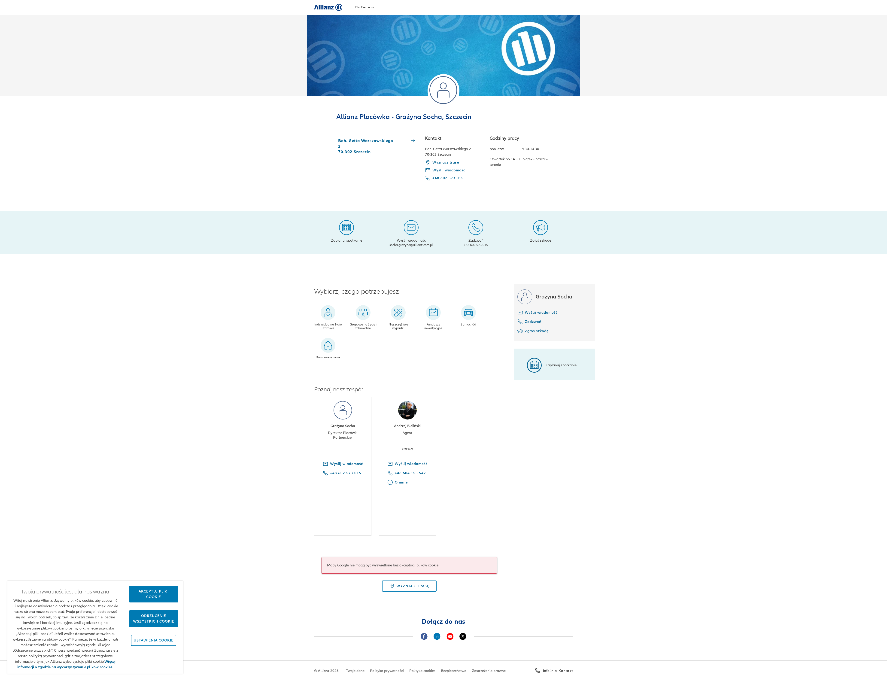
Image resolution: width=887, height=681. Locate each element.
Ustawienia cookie (153, 640)
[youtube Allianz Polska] (450, 636)
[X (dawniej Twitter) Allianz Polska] (463, 636)
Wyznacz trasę (445, 162)
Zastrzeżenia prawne (489, 671)
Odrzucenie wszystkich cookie (153, 619)
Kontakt (566, 671)
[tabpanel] (499, 161)
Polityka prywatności (387, 671)
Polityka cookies (422, 671)
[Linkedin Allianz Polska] (437, 636)
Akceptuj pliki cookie (154, 594)
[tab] (377, 146)
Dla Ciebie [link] (362, 7)
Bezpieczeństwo (453, 671)
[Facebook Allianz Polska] (424, 636)
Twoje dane (355, 671)
